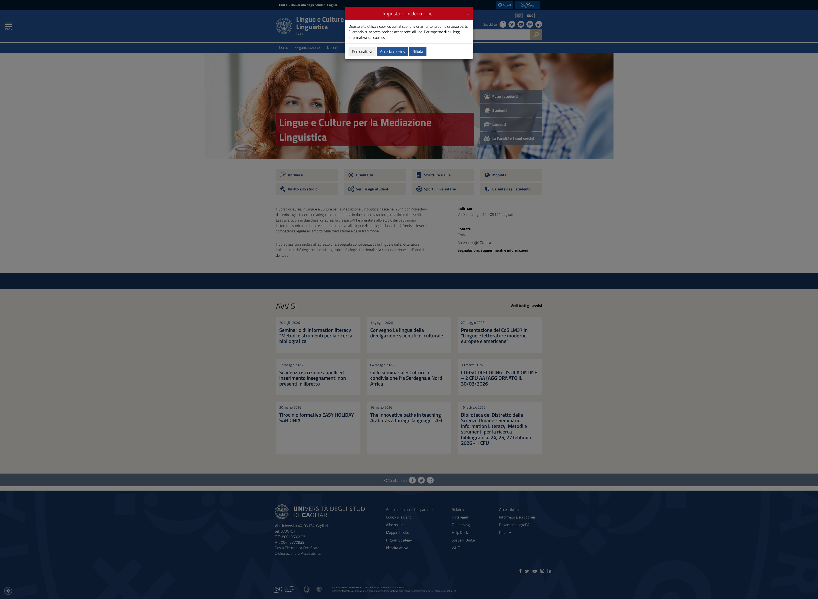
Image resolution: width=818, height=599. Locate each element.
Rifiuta (418, 51)
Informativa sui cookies (367, 37)
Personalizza (362, 51)
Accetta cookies (392, 51)
